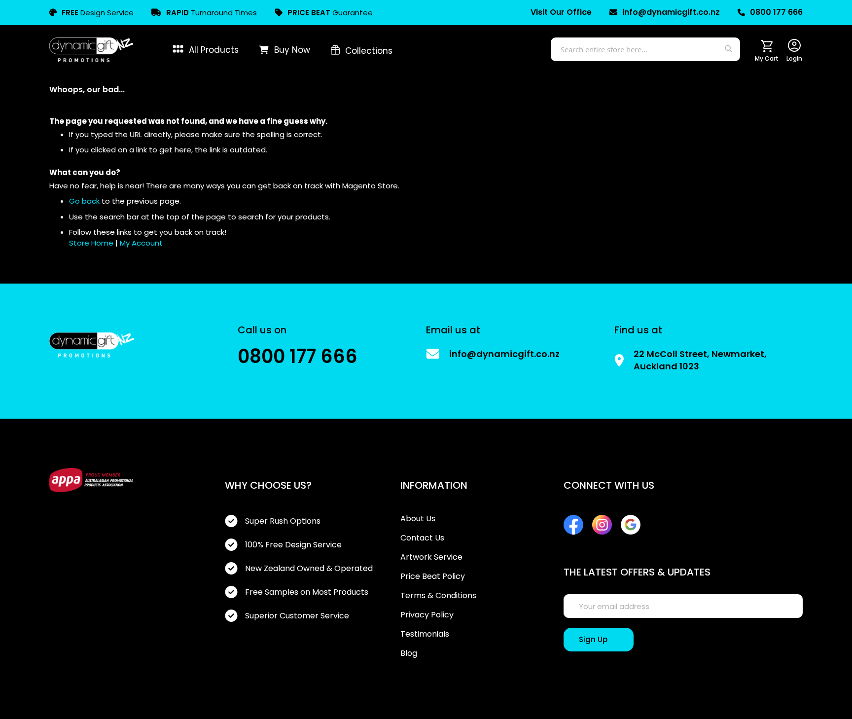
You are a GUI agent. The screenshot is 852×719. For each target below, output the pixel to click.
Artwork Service (431, 557)
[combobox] (645, 49)
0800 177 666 (776, 12)
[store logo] (91, 49)
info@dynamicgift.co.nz (671, 12)
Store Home (91, 243)
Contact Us (422, 538)
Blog (408, 653)
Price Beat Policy (432, 576)
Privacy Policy (427, 615)
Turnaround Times (211, 12)
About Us (417, 519)
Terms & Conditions (438, 596)
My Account (141, 243)
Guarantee (330, 12)
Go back (84, 201)
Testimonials (424, 634)
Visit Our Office (561, 12)
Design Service (98, 12)
